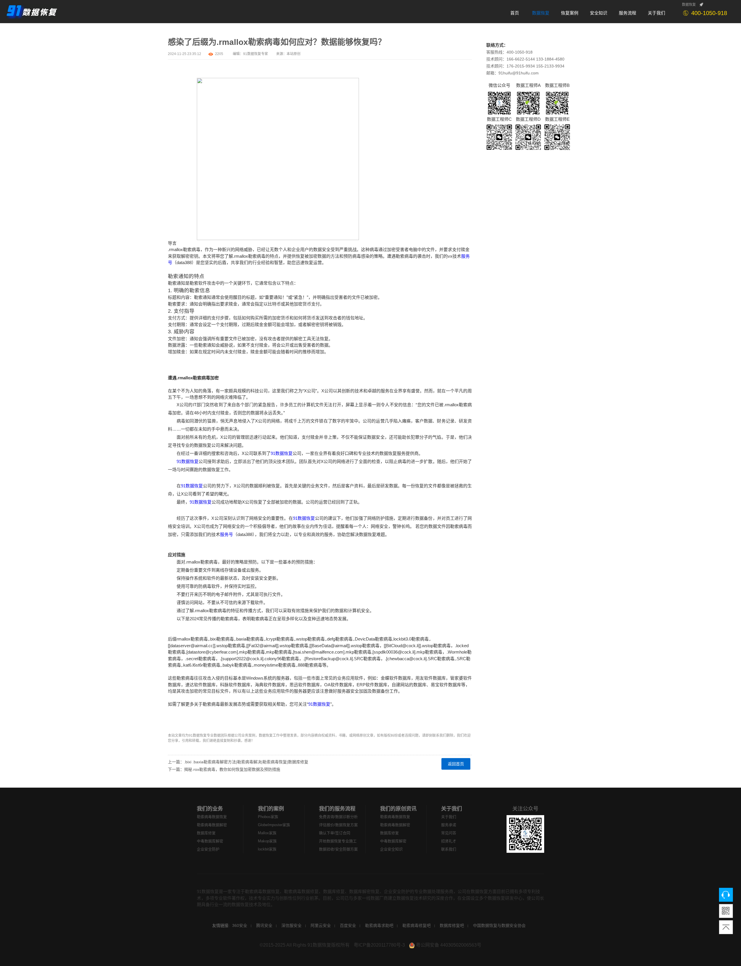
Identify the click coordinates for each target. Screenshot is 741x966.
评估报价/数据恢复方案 (338, 825)
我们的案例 (271, 809)
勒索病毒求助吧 (379, 925)
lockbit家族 (267, 849)
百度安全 (348, 925)
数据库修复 (206, 833)
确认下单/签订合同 (334, 833)
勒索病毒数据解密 (212, 825)
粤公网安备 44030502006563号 (448, 945)
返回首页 (456, 764)
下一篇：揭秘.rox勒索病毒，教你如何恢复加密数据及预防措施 (224, 769)
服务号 (226, 534)
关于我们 (451, 809)
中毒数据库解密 (210, 841)
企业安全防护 (208, 849)
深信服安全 (291, 925)
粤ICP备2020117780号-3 (379, 945)
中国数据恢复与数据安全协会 (499, 925)
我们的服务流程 (337, 809)
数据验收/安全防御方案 (338, 849)
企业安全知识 (391, 849)
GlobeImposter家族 (274, 825)
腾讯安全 (264, 925)
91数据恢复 (282, 453)
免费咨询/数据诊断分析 (338, 817)
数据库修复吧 (452, 925)
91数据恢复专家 (255, 54)
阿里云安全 (321, 925)
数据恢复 (689, 5)
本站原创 (293, 54)
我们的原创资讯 (398, 809)
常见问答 (448, 833)
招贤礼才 (448, 841)
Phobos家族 (268, 817)
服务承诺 (448, 825)
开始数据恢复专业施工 (338, 841)
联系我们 (448, 849)
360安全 (239, 925)
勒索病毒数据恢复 (212, 817)
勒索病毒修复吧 (416, 925)
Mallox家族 (267, 833)
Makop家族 (267, 841)
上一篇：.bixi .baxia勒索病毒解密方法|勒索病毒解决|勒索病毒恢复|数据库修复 (238, 762)
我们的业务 (210, 809)
